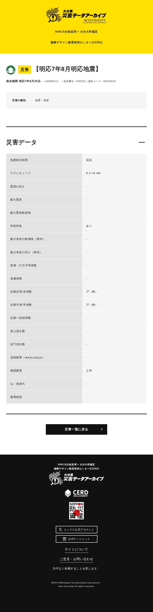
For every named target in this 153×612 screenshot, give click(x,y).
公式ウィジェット (79, 538)
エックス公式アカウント (79, 529)
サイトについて (76, 549)
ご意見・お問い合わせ (76, 559)
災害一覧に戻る (76, 429)
